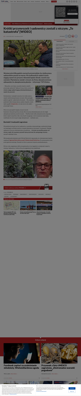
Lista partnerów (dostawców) (41, 391)
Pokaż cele (72, 391)
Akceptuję (72, 388)
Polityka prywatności (13, 394)
